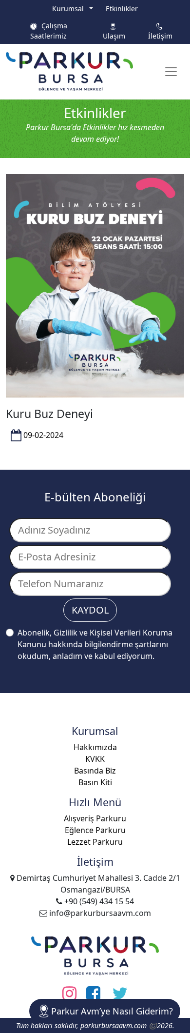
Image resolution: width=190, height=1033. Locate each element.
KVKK (95, 759)
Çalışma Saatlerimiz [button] (48, 30)
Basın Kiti (95, 782)
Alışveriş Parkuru (95, 818)
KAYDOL (90, 609)
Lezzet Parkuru (95, 841)
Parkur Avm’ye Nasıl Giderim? (112, 1011)
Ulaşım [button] (114, 30)
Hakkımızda (95, 747)
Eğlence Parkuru (95, 830)
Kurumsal (70, 8)
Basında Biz (95, 770)
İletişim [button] (160, 30)
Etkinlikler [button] (122, 8)
